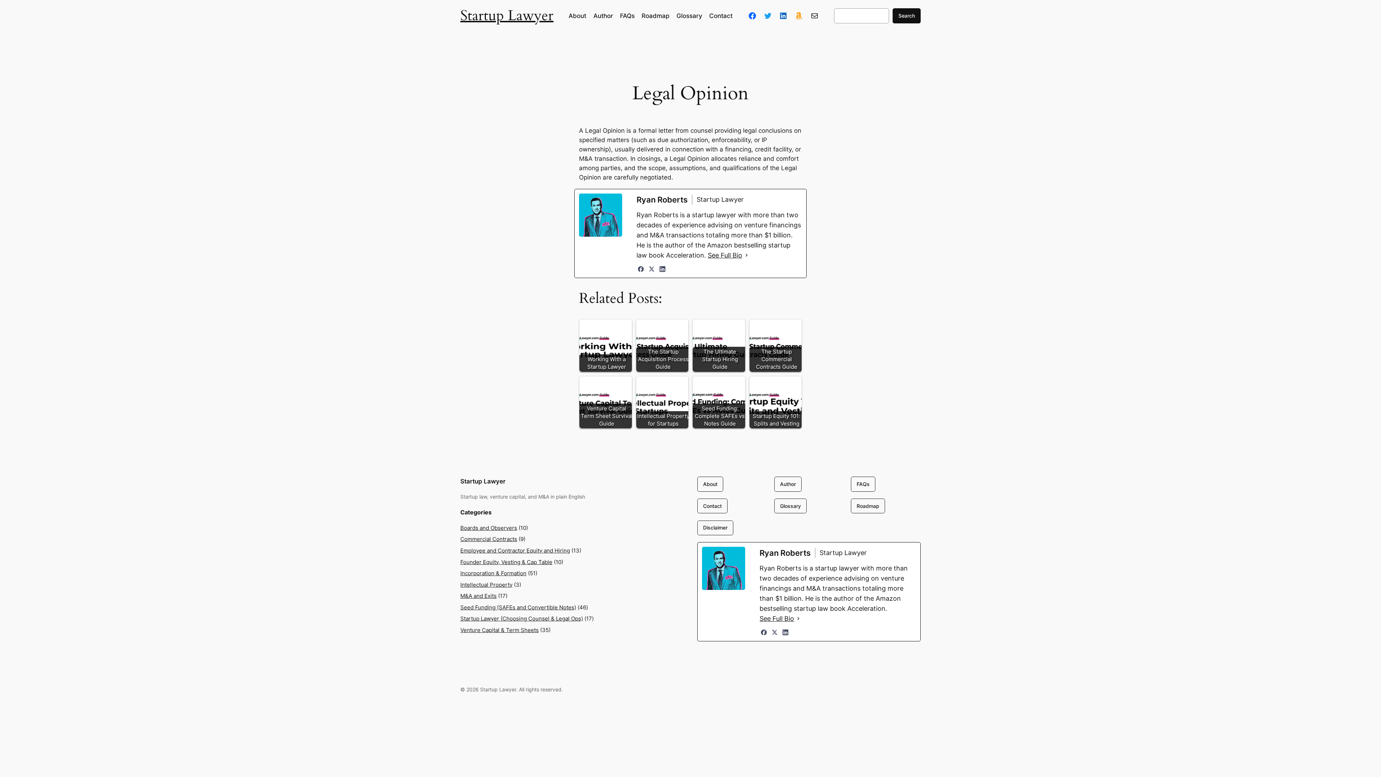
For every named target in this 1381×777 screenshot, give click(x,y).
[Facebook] (641, 269)
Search (906, 16)
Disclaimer (715, 527)
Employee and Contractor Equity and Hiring (515, 550)
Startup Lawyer (506, 16)
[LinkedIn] (662, 269)
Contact (712, 506)
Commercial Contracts (488, 539)
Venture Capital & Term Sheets (499, 630)
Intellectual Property (486, 584)
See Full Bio (725, 255)
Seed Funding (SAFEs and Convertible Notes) (518, 607)
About (710, 484)
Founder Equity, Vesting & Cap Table (506, 562)
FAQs (863, 484)
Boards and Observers (488, 527)
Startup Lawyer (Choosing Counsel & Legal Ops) (521, 618)
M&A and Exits (478, 595)
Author (788, 484)
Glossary (790, 506)
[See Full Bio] (746, 255)
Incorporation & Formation (493, 573)
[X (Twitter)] (651, 269)
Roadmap (868, 506)
